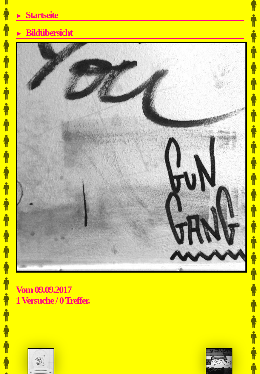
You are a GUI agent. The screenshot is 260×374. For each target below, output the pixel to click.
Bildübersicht (49, 32)
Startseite (42, 15)
